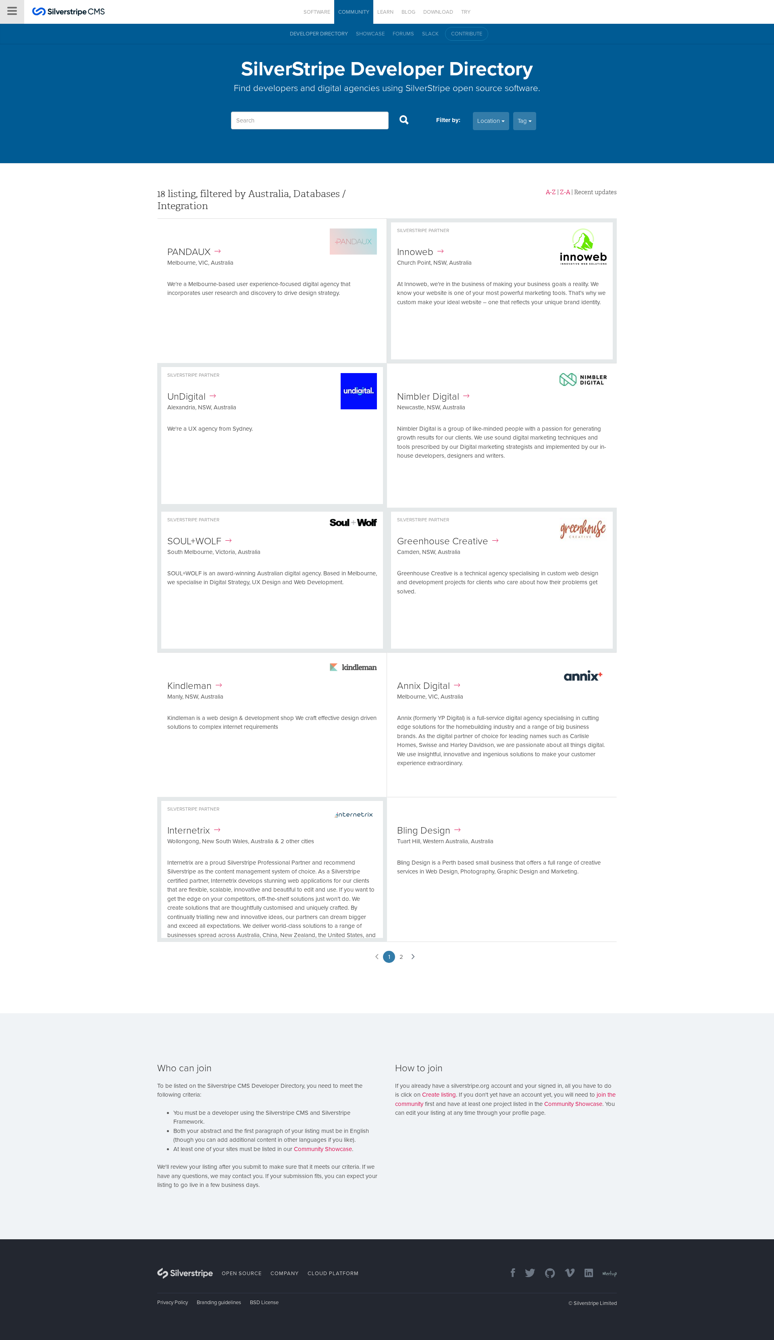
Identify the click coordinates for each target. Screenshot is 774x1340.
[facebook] (509, 1273)
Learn (385, 12)
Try (465, 12)
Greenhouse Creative (442, 541)
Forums (403, 34)
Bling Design (423, 830)
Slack (430, 34)
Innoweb (415, 252)
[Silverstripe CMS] (68, 12)
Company (284, 1273)
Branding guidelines (219, 1302)
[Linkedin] (584, 1273)
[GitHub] (546, 1273)
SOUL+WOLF (194, 541)
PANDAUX (188, 252)
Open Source (242, 1273)
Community (353, 12)
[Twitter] (526, 1273)
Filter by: (448, 120)
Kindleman (189, 686)
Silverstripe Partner (423, 230)
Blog (408, 12)
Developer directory (319, 34)
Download (438, 12)
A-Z (551, 192)
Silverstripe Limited (595, 1303)
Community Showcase (323, 1149)
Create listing (439, 1094)
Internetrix (188, 830)
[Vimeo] (566, 1273)
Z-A (565, 192)
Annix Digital (423, 686)
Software (317, 12)
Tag (523, 120)
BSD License (264, 1302)
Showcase (370, 34)
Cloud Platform (333, 1273)
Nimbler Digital (428, 396)
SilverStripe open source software (472, 88)
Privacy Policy (172, 1302)
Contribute (466, 34)
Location (489, 120)
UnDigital (186, 396)
